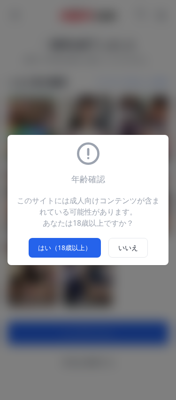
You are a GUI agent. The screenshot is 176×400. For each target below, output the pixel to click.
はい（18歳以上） (65, 247)
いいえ (128, 247)
